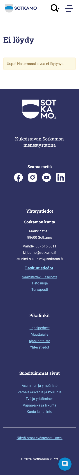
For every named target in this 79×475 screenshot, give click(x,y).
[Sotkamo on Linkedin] (60, 181)
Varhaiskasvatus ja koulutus (39, 392)
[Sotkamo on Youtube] (46, 181)
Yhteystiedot (39, 347)
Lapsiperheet (40, 328)
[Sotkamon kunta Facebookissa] (18, 181)
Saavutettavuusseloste (39, 277)
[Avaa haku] (55, 8)
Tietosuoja (39, 283)
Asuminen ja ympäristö (39, 386)
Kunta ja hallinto (39, 412)
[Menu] (69, 8)
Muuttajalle (39, 334)
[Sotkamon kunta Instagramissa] (32, 181)
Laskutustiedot (39, 267)
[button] (65, 464)
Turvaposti (39, 289)
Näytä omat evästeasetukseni (40, 438)
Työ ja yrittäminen (40, 399)
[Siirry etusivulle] (21, 11)
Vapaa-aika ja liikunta (39, 405)
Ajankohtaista (39, 341)
